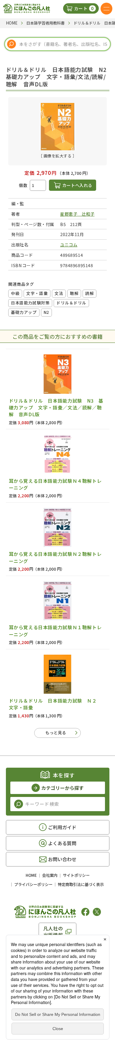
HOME (31, 875)
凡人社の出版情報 (53, 931)
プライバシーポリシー (33, 884)
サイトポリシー (76, 875)
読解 (89, 293)
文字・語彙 (37, 293)
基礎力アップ (24, 312)
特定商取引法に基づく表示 (81, 884)
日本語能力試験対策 (30, 303)
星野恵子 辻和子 (77, 214)
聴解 (74, 293)
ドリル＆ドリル (71, 303)
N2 (46, 312)
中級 (15, 293)
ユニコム (68, 244)
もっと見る (55, 732)
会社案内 (50, 875)
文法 (59, 293)
